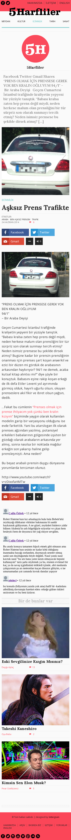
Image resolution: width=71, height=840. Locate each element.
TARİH (52, 21)
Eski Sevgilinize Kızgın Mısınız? (32, 661)
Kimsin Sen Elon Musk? (24, 782)
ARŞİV (22, 825)
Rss (38, 836)
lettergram (54, 817)
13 (33, 667)
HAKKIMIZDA (9, 825)
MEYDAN (6, 21)
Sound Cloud (33, 836)
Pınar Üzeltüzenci (10, 788)
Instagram (13, 836)
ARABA (5, 219)
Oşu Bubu (6, 734)
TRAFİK (35, 219)
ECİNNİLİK (37, 21)
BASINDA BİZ (35, 825)
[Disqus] (35, 550)
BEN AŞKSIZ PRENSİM (20, 219)
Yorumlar (61, 825)
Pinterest (28, 836)
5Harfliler (35, 67)
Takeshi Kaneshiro (19, 728)
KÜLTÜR (21, 21)
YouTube (18, 836)
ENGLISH (64, 2)
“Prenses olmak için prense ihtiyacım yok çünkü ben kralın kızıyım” (31, 411)
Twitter (8, 3)
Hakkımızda (34, 2)
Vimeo (23, 836)
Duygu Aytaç (8, 667)
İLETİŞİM (51, 2)
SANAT (66, 21)
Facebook (3, 3)
